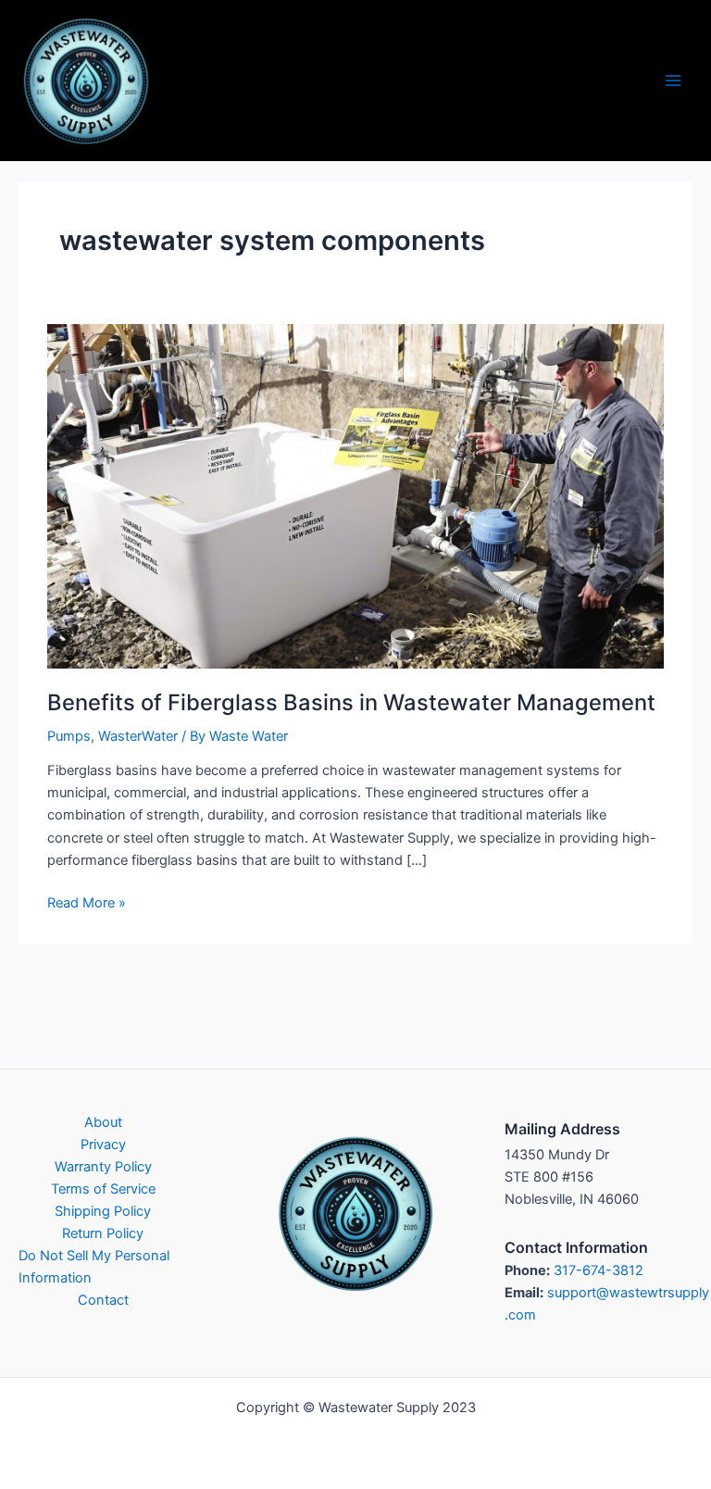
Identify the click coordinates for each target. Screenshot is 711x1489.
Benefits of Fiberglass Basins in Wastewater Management (351, 702)
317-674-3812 (598, 1270)
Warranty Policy (103, 1166)
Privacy (103, 1144)
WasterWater (138, 736)
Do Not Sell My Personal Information (94, 1266)
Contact (103, 1300)
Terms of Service (103, 1189)
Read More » (86, 904)
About (103, 1122)
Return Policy (102, 1233)
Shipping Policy (103, 1211)
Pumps (69, 736)
